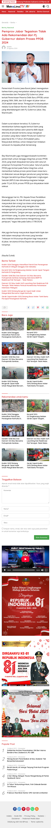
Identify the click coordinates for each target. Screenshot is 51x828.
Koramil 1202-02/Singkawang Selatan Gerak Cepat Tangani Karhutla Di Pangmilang (25, 271)
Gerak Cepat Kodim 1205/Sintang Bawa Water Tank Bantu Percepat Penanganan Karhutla (25, 297)
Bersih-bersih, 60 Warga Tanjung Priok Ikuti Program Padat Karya (28, 768)
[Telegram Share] (42, 307)
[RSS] (37, 809)
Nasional (10, 27)
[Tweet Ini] (33, 307)
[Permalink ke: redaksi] (4, 47)
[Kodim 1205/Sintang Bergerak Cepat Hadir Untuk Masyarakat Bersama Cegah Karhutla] (13, 373)
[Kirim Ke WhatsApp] (47, 307)
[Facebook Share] (28, 307)
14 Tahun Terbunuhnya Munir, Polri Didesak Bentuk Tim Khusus (27, 785)
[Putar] (5, 570)
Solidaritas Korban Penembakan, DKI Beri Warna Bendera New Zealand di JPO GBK (26, 751)
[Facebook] (15, 809)
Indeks (9, 816)
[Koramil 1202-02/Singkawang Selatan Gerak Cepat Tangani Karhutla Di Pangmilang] (38, 324)
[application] (25, 559)
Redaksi (41, 816)
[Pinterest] (24, 809)
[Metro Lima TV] (18, 6)
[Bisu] (42, 570)
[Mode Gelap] (44, 6)
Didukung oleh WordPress (18, 822)
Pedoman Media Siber (31, 819)
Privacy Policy (29, 816)
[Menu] (3, 6)
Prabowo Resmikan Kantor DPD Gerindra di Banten (27, 793)
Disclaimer (16, 819)
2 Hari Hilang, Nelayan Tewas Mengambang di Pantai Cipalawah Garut (28, 777)
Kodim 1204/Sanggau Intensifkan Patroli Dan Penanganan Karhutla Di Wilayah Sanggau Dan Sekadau (25, 266)
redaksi (9, 47)
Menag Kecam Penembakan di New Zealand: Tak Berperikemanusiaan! (26, 760)
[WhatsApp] (32, 809)
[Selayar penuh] (46, 570)
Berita (4, 27)
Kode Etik (18, 816)
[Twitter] (19, 809)
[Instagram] (28, 809)
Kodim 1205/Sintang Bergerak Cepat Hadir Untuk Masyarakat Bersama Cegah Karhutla (21, 292)
